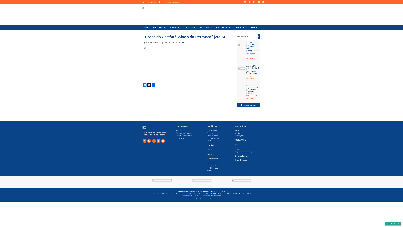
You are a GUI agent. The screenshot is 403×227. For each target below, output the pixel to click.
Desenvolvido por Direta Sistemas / (195, 198)
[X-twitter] (145, 141)
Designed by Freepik (211, 198)
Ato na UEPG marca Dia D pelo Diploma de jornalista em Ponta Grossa (253, 70)
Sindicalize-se (242, 156)
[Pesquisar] (259, 36)
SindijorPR (212, 126)
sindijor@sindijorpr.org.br (242, 194)
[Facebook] (149, 141)
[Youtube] (163, 141)
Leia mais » (250, 58)
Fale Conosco (242, 160)
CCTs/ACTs (240, 140)
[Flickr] (158, 141)
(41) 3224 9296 (203, 194)
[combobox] (247, 36)
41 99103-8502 (216, 194)
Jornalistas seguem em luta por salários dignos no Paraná (252, 89)
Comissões (213, 159)
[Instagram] (154, 141)
